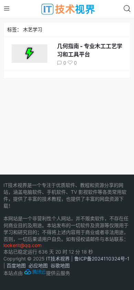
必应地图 (38, 265)
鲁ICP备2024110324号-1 (102, 258)
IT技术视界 (58, 258)
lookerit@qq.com (22, 245)
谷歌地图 (60, 265)
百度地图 (16, 265)
